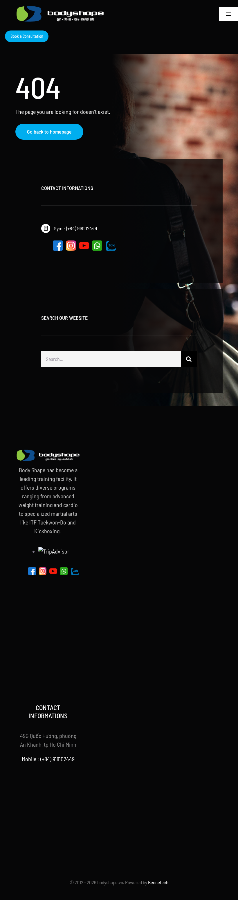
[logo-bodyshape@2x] (60, 8)
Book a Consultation (26, 36)
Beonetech (158, 882)
